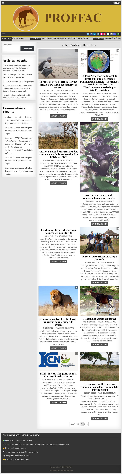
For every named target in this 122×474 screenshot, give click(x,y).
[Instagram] (98, 34)
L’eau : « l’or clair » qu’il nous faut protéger (18, 82)
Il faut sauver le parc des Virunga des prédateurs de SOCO (58, 231)
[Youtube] (104, 34)
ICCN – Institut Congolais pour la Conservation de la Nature (58, 375)
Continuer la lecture (58, 116)
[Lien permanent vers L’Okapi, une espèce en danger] (99, 301)
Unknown (8, 128)
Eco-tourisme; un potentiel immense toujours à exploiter (99, 196)
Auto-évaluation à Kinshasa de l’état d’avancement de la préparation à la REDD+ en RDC (58, 154)
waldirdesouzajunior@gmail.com (17, 117)
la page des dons (19, 448)
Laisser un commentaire (65, 90)
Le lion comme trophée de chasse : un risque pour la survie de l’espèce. (58, 321)
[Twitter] (88, 34)
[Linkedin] (94, 34)
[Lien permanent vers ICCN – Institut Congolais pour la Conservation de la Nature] (58, 361)
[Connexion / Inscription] (118, 34)
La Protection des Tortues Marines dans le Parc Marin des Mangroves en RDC (58, 84)
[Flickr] (101, 34)
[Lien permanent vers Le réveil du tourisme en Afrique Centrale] (99, 240)
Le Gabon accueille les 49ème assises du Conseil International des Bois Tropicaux (99, 386)
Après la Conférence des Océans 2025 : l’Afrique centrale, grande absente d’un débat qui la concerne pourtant (17, 88)
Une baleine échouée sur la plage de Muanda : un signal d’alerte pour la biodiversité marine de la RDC (16, 68)
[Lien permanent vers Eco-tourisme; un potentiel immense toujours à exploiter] (99, 157)
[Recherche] (111, 34)
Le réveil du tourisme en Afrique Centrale (99, 258)
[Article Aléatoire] (114, 34)
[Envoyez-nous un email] (108, 34)
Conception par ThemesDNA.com (61, 470)
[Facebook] (91, 34)
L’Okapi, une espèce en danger (99, 318)
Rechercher (7, 45)
